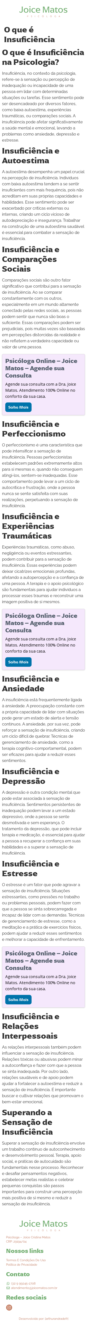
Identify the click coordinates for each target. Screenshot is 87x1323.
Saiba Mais (18, 407)
